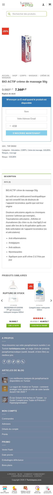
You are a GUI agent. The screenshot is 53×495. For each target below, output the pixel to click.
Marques (5, 153)
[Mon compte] (43, 4)
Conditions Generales (22, 476)
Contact (38, 476)
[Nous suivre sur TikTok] (13, 362)
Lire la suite (13, 325)
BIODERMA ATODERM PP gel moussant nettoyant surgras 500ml (14, 310)
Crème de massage (35, 150)
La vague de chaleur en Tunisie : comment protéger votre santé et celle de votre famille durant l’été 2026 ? (29, 389)
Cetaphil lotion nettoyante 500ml (39, 309)
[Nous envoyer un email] (18, 362)
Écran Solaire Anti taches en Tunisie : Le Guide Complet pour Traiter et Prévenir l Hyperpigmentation (28, 400)
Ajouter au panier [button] (39, 325)
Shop (14, 76)
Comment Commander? (34, 474)
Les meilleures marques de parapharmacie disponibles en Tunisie (29, 379)
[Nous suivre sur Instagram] (9, 362)
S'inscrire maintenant (26, 133)
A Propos (11, 474)
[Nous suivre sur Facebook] (4, 362)
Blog (20, 474)
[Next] (50, 305)
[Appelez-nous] (23, 362)
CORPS (23, 76)
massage (33, 76)
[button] (3, 4)
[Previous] (2, 305)
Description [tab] (10, 176)
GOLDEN (46, 150)
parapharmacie (31, 345)
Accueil (6, 76)
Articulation (15, 150)
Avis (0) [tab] (7, 182)
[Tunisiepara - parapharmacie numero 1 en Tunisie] (26, 4)
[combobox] (11, 126)
